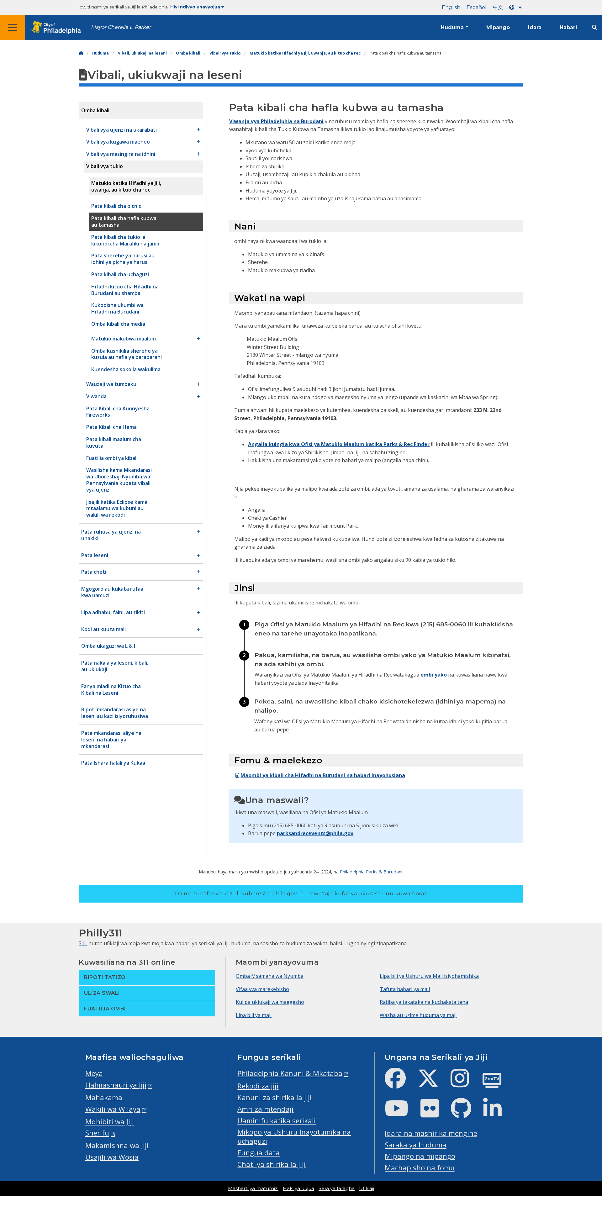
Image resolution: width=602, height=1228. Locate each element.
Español (477, 7)
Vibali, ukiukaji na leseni (142, 53)
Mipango (498, 27)
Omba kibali (188, 53)
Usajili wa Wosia (112, 1157)
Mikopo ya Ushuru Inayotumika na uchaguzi (294, 1136)
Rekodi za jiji (257, 1086)
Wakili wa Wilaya (112, 1109)
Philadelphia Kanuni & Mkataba (289, 1073)
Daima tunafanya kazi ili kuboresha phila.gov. (301, 894)
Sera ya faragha (337, 1188)
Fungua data (258, 1152)
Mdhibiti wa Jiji (109, 1121)
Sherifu (97, 1133)
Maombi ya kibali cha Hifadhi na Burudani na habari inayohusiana (322, 775)
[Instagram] (465, 1083)
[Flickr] (434, 1113)
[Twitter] (433, 1083)
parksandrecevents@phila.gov (315, 833)
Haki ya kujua (298, 1188)
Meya (94, 1073)
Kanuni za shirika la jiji (274, 1097)
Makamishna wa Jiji (117, 1145)
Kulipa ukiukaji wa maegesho (270, 1002)
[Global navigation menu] (12, 27)
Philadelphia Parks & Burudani (371, 871)
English (451, 7)
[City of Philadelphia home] (58, 27)
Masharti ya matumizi (253, 1188)
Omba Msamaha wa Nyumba (270, 975)
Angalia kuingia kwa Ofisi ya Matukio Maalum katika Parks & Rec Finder (339, 444)
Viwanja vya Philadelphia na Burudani (276, 121)
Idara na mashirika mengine (431, 1133)
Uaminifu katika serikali (276, 1120)
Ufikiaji (366, 1188)
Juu (585, 1162)
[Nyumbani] (81, 53)
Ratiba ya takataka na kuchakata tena (424, 1002)
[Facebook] (400, 1083)
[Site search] (594, 27)
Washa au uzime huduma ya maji (418, 1015)
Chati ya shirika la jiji (271, 1164)
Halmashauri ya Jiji (115, 1085)
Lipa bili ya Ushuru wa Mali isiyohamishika (429, 975)
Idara (534, 27)
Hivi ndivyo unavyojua (195, 6)
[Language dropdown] (517, 7)
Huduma (452, 27)
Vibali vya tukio (224, 53)
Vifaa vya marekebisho (262, 989)
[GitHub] (466, 1113)
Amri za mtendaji (265, 1109)
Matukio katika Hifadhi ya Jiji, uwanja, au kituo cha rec (305, 53)
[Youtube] (402, 1113)
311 (83, 943)
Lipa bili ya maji (254, 1015)
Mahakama (103, 1097)
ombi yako (433, 674)
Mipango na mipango (420, 1156)
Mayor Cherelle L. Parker (121, 27)
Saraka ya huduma (415, 1145)
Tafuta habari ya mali (405, 989)
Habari (568, 27)
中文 (498, 7)
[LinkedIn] (497, 1113)
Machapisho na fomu (420, 1168)
